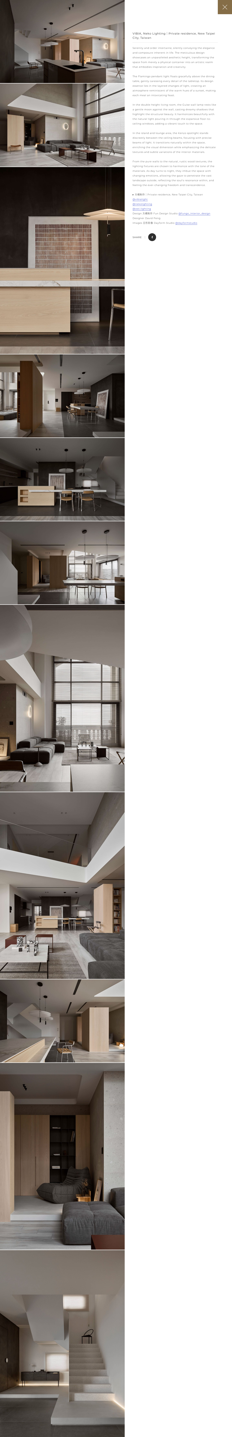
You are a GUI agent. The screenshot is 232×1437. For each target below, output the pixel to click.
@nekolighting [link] (142, 203)
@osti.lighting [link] (142, 208)
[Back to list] (225, 7)
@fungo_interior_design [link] (194, 213)
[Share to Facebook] (152, 237)
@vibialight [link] (140, 199)
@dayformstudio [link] (186, 222)
